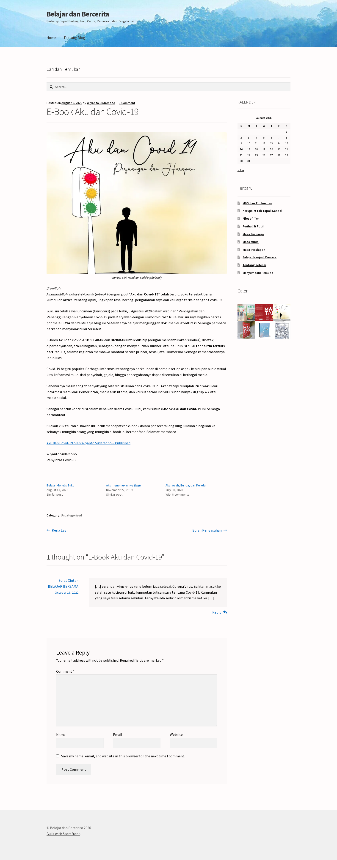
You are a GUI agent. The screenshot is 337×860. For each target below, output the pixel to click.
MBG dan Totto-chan (257, 203)
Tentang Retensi (254, 265)
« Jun (241, 170)
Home (51, 37)
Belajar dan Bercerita (78, 14)
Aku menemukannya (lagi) (123, 485)
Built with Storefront (63, 833)
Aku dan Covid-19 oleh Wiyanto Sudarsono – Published (88, 443)
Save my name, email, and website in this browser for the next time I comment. (123, 756)
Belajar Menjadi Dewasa (259, 257)
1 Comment (127, 103)
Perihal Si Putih (254, 226)
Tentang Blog (74, 37)
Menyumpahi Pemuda (258, 273)
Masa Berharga (253, 234)
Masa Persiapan (254, 250)
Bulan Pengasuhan (207, 530)
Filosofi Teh (251, 218)
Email (117, 734)
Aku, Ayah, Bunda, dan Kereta (186, 485)
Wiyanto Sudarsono (101, 103)
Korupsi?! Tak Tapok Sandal (262, 211)
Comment (65, 671)
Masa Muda (251, 242)
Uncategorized (71, 515)
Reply (216, 612)
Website (176, 734)
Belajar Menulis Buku (60, 485)
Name (61, 734)
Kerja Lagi (59, 530)
